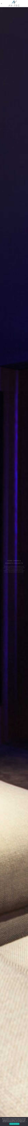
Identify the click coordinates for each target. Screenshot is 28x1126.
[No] (26, 1121)
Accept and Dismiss (14, 1123)
